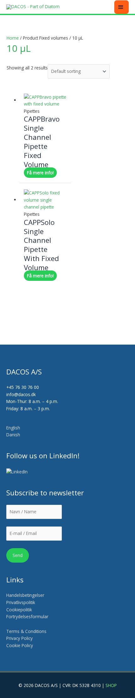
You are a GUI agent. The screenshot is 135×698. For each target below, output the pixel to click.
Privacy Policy (19, 638)
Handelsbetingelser (25, 595)
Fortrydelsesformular (27, 616)
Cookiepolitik (19, 610)
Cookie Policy (19, 645)
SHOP (111, 685)
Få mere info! (40, 173)
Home (13, 38)
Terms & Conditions (26, 631)
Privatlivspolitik (20, 602)
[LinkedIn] (17, 472)
